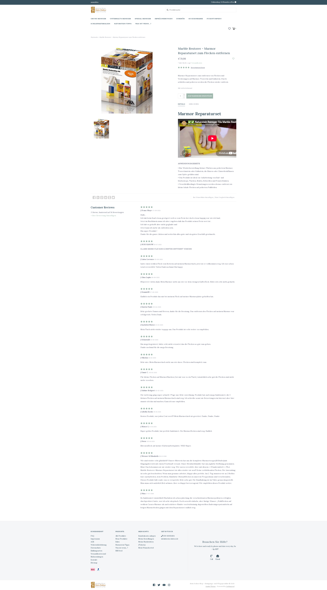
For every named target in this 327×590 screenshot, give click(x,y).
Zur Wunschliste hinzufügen (203, 197)
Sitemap (94, 563)
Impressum (95, 539)
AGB (92, 542)
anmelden (94, 2)
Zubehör (180, 19)
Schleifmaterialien (100, 24)
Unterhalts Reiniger (120, 19)
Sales (117, 542)
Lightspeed (230, 586)
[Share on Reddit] (105, 197)
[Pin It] (101, 197)
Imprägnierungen (164, 19)
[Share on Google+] (98, 197)
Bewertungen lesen (198, 67)
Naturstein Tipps (123, 24)
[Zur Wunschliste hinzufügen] (233, 59)
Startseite (94, 37)
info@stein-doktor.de (169, 539)
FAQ (92, 536)
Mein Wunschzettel (146, 548)
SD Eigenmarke (196, 19)
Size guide (194, 104)
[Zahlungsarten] (93, 570)
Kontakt (94, 560)
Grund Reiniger (98, 19)
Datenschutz (96, 548)
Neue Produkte (121, 539)
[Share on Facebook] (94, 197)
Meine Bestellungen (146, 539)
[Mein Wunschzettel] (229, 28)
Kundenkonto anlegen (147, 536)
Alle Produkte (120, 536)
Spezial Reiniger (143, 19)
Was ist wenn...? (143, 24)
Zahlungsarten (96, 551)
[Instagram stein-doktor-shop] (169, 585)
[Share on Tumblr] (109, 197)
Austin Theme (211, 586)
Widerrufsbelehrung (99, 545)
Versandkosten (196, 63)
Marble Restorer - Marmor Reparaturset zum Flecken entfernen (122, 37)
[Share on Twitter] (113, 197)
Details (181, 104)
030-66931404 (168, 536)
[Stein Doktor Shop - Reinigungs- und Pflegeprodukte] (126, 10)
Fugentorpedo (214, 19)
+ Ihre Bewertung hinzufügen (103, 215)
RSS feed (118, 551)
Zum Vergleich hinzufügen (224, 197)
